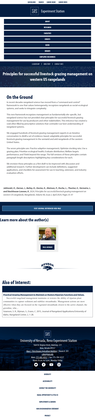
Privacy (47, 415)
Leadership (35, 64)
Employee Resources (47, 57)
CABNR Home (51, 2)
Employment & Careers (47, 402)
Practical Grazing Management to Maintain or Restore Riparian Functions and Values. (43, 294)
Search (41, 2)
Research (47, 27)
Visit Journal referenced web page (47, 208)
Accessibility (47, 381)
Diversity (47, 374)
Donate (47, 51)
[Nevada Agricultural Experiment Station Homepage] (47, 334)
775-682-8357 (41, 357)
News (47, 45)
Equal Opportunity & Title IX (47, 395)
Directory (47, 64)
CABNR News (63, 2)
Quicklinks (32, 2)
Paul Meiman (47, 247)
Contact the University (47, 388)
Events (47, 39)
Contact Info (59, 64)
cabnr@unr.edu (47, 354)
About (47, 21)
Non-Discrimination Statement (47, 408)
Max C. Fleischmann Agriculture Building (41, 351)
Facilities (47, 33)
